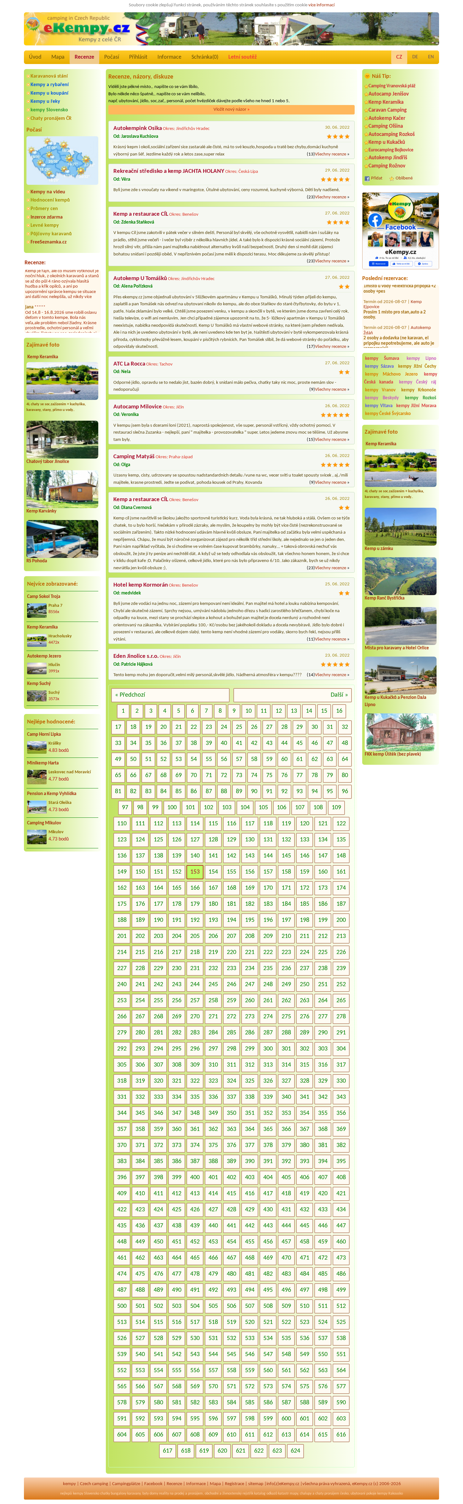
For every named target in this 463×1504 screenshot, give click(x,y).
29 (299, 727)
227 (122, 968)
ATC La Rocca (129, 364)
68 (163, 775)
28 (284, 727)
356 (341, 1113)
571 (231, 1387)
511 (323, 1306)
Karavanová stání (49, 76)
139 (176, 856)
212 (323, 936)
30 (315, 727)
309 (195, 1065)
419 (304, 1194)
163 (140, 888)
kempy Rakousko (390, 1493)
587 (286, 1403)
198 (304, 920)
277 (323, 1017)
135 (341, 840)
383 (122, 1161)
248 (268, 984)
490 (176, 1290)
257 (195, 1001)
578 (122, 1403)
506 (231, 1306)
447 (341, 1226)
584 (231, 1403)
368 (323, 1129)
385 (158, 1161)
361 (195, 1129)
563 (323, 1370)
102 (208, 808)
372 (158, 1145)
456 (268, 1242)
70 (194, 775)
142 (231, 856)
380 (304, 1145)
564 (341, 1370)
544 (213, 1354)
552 (122, 1370)
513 (122, 1322)
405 (286, 1177)
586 (268, 1403)
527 (140, 1338)
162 (122, 888)
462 (140, 1258)
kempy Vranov (380, 390)
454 (231, 1242)
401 (213, 1177)
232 (213, 968)
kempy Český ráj (418, 382)
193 (213, 920)
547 (268, 1354)
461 (122, 1258)
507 (249, 1306)
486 (341, 1274)
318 (122, 1081)
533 (249, 1338)
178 (176, 904)
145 (286, 856)
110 (122, 824)
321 (176, 1081)
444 (286, 1226)
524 (323, 1322)
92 (284, 791)
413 (195, 1194)
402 (231, 1177)
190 (158, 920)
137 (140, 856)
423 (140, 1210)
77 (299, 775)
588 (304, 1403)
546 (249, 1354)
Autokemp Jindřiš (388, 158)
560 (268, 1370)
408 (341, 1177)
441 (231, 1226)
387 (195, 1161)
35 (148, 743)
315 (304, 1065)
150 (140, 872)
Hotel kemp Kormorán (140, 585)
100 (172, 808)
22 (194, 727)
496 (286, 1290)
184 (286, 904)
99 (155, 808)
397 (140, 1177)
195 (249, 920)
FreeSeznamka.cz (48, 242)
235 (268, 968)
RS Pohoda (36, 561)
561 (286, 1370)
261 (268, 1001)
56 (224, 759)
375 (213, 1145)
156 (249, 872)
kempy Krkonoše (418, 390)
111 (140, 824)
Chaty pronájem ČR (51, 118)
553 (140, 1370)
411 (158, 1194)
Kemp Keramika (42, 357)
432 (304, 1210)
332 (140, 1097)
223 (286, 952)
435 (122, 1226)
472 (323, 1258)
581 (176, 1403)
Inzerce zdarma (47, 217)
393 (304, 1161)
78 (315, 775)
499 (341, 1290)
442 (249, 1226)
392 (286, 1161)
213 (341, 936)
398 (158, 1177)
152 (176, 872)
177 (158, 904)
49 (118, 759)
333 (158, 1097)
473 (341, 1258)
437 (158, 1226)
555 (176, 1370)
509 (286, 1306)
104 (245, 808)
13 (294, 711)
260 (249, 1001)
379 (286, 1145)
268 (158, 1017)
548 (286, 1354)
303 (323, 1049)
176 (140, 904)
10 (248, 711)
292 (122, 1049)
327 (286, 1081)
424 (158, 1210)
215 (140, 952)
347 (176, 1113)
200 (341, 920)
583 (213, 1403)
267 (140, 1017)
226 (341, 952)
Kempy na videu (48, 192)
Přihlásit (138, 57)
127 (195, 840)
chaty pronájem (327, 1493)
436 (140, 1226)
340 (286, 1097)
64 (345, 759)
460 (341, 1242)
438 (176, 1226)
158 (286, 872)
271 (213, 1017)
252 (341, 984)
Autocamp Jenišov (389, 94)
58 (254, 759)
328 (304, 1081)
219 (213, 952)
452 (195, 1242)
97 (125, 808)
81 (118, 791)
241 (140, 984)
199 (323, 920)
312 (249, 1065)
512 (341, 1306)
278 (341, 1017)
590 (341, 1403)
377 (249, 1145)
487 (122, 1290)
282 (176, 1033)
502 (158, 1306)
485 (323, 1274)
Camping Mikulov (44, 823)
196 (268, 920)
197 (286, 920)
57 (239, 759)
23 (209, 727)
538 (341, 1338)
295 (176, 1049)
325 (249, 1081)
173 (323, 888)
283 (195, 1033)
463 (158, 1258)
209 (268, 936)
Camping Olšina (386, 126)
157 (268, 872)
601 (304, 1419)
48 (345, 743)
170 (268, 888)
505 (213, 1306)
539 (122, 1354)
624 (295, 1451)
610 (231, 1435)
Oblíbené (404, 178)
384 (140, 1161)
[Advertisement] (400, 880)
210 (286, 936)
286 (249, 1033)
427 (213, 1210)
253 (122, 1001)
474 (122, 1274)
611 (249, 1435)
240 (122, 984)
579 (140, 1403)
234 (249, 968)
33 (118, 743)
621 (240, 1451)
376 (231, 1145)
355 (323, 1113)
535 (286, 1338)
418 (286, 1194)
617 (167, 1451)
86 (194, 791)
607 (176, 1435)
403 (249, 1177)
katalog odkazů (265, 1493)
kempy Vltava (378, 406)
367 (304, 1129)
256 (176, 1001)
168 (231, 888)
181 (231, 904)
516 (176, 1322)
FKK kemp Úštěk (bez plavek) (393, 754)
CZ (399, 57)
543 (195, 1354)
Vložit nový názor (232, 109)
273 (249, 1017)
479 (213, 1274)
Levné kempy (45, 225)
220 (231, 952)
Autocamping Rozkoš (392, 134)
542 (176, 1354)
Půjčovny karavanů (51, 234)
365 (268, 1129)
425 (176, 1210)
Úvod (35, 57)
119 (286, 824)
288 (286, 1033)
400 (195, 1177)
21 (178, 727)
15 (324, 711)
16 (339, 711)
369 (341, 1129)
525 (341, 1322)
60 (284, 759)
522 (286, 1322)
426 (195, 1210)
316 (323, 1065)
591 (122, 1419)
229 (158, 968)
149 (122, 872)
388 (213, 1161)
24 (224, 727)
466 (213, 1258)
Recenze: (35, 263)
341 (304, 1097)
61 (299, 759)
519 (231, 1322)
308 (176, 1065)
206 (213, 936)
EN (431, 57)
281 (158, 1033)
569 (195, 1387)
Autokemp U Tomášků (140, 279)
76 (284, 775)
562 (304, 1370)
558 (231, 1370)
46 (315, 743)
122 (341, 824)
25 (239, 727)
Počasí (111, 57)
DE (415, 57)
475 (140, 1274)
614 (304, 1435)
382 (341, 1145)
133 (304, 840)
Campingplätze (126, 1484)
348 (195, 1113)
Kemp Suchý (39, 684)
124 (140, 840)
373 (176, 1145)
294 (158, 1049)
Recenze (84, 57)
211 (304, 936)
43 (269, 743)
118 (268, 824)
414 (213, 1194)
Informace (169, 57)
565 (122, 1387)
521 (268, 1322)
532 (231, 1338)
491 (195, 1290)
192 (195, 920)
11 (263, 711)
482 (268, 1274)
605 (140, 1435)
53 (178, 759)
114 (195, 824)
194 (231, 920)
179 (195, 904)
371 (140, 1145)
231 (195, 968)
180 (213, 904)
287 (268, 1033)
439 (195, 1226)
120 (304, 824)
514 (140, 1322)
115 (213, 824)
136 (122, 856)
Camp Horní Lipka (44, 734)
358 (140, 1129)
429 (249, 1210)
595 (195, 1419)
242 (158, 984)
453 (213, 1242)
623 (277, 1451)
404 (268, 1177)
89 (239, 791)
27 (269, 727)
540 (140, 1354)
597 (231, 1419)
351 (249, 1113)
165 (176, 888)
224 (304, 952)
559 (249, 1370)
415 (231, 1194)
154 (213, 872)
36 (163, 743)
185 (304, 904)
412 (176, 1194)
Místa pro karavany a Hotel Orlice (397, 648)
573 (268, 1387)
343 (341, 1097)
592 (140, 1419)
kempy (69, 1484)
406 (304, 1177)
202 (140, 936)
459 (323, 1242)
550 (323, 1354)
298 (231, 1049)
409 (122, 1194)
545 (231, 1354)
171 (286, 888)
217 (176, 952)
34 (133, 743)
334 (176, 1097)
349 (213, 1113)
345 (140, 1113)
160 (323, 872)
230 (176, 968)
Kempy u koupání (49, 93)
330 (341, 1081)
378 (268, 1145)
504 (195, 1306)
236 (286, 968)
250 (304, 984)
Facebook (153, 1484)
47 (330, 743)
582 (195, 1403)
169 (249, 888)
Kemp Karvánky (41, 511)
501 (140, 1306)
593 (158, 1419)
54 (194, 759)
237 (304, 968)
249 (286, 984)
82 (133, 791)
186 (323, 904)
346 (158, 1113)
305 (122, 1065)
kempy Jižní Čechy (417, 366)
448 (122, 1242)
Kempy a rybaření (50, 84)
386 (176, 1161)
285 (231, 1033)
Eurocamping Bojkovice (391, 150)
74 (254, 775)
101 (190, 808)
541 (158, 1354)
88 (224, 791)
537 (323, 1338)
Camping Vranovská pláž (392, 86)
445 (304, 1226)
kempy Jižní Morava (416, 406)
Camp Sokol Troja (43, 596)
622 (259, 1451)
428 (231, 1210)
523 (304, 1322)
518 (213, 1322)
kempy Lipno (421, 358)
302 (304, 1049)
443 (268, 1226)
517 (195, 1322)
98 (140, 808)
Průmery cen (44, 208)
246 (231, 984)
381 (323, 1145)
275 (286, 1017)
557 (213, 1370)
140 (195, 856)
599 (268, 1419)
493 (231, 1290)
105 (263, 808)
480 (231, 1274)
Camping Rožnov (387, 166)
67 (148, 775)
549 (304, 1354)
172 (304, 888)
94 (315, 791)
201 (122, 936)
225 (323, 952)
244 (195, 984)
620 (222, 1451)
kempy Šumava (382, 358)
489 (158, 1290)
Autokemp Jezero (44, 656)
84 (163, 791)
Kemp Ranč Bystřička (384, 598)
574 (286, 1387)
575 (304, 1387)
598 (249, 1419)
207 (231, 936)
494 (249, 1290)
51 (148, 759)
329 (323, 1081)
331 (122, 1097)
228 (140, 968)
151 (158, 872)
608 (195, 1435)
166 (195, 888)
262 (286, 1001)
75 (269, 775)
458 (304, 1242)
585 (249, 1403)
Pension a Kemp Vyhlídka (51, 794)
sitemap (255, 1484)
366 (286, 1129)
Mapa (58, 57)
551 (341, 1354)
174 (341, 888)
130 (249, 840)
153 (195, 872)
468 (249, 1258)
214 (122, 952)
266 (122, 1017)
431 (286, 1210)
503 (176, 1306)
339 (268, 1097)
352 (268, 1113)
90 (254, 791)
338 (249, 1097)
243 (176, 984)
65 (118, 775)
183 (268, 904)
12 (279, 711)
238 (323, 968)
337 (231, 1097)
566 (140, 1387)
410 (140, 1194)
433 (323, 1210)
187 (341, 904)
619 (204, 1451)
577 (341, 1387)
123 (122, 840)
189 (140, 920)
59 (269, 759)
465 (195, 1258)
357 (122, 1129)
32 (345, 727)
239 (341, 968)
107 (300, 808)
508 (268, 1306)
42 (254, 743)
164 (158, 888)
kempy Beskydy (382, 398)
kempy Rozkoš (420, 398)
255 (158, 1001)
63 (330, 759)
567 (158, 1387)
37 (178, 743)
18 (133, 727)
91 (269, 791)
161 (341, 872)
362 (213, 1129)
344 (122, 1113)
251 (323, 984)
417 (268, 1194)
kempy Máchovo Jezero (391, 374)
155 (231, 872)
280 (140, 1033)
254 (140, 1001)
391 (268, 1161)
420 (323, 1194)
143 (249, 856)
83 (148, 791)
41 (239, 743)
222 (268, 952)
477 (176, 1274)
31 (330, 727)
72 (224, 775)
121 (323, 824)
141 (213, 856)
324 (231, 1081)
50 (133, 759)
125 (158, 840)
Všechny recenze (330, 154)
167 (213, 888)
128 (213, 840)
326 (268, 1081)
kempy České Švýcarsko (388, 414)
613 (286, 1435)
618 (186, 1451)
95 (330, 791)
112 (158, 824)
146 (304, 856)
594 (176, 1419)
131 (268, 840)
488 (140, 1290)
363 (231, 1129)
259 (231, 1001)
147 (323, 856)
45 (299, 743)
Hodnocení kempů (50, 200)
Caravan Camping (388, 110)
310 (213, 1065)
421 (341, 1194)
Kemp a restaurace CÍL (140, 214)
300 (268, 1049)
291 (341, 1033)
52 (163, 759)
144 (268, 856)
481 (249, 1274)
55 (209, 759)
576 (323, 1387)
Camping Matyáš (134, 457)
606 (158, 1435)
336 (213, 1097)
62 (315, 759)
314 (286, 1065)
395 (341, 1161)
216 (158, 952)
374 (195, 1145)
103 (227, 808)
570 (213, 1387)
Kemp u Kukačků (387, 142)
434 (341, 1210)
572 (249, 1387)
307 (158, 1065)
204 (176, 936)
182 (249, 904)
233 (231, 968)
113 (176, 824)
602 (323, 1419)
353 (286, 1113)
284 (213, 1033)
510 (304, 1306)
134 (323, 840)
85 (178, 791)
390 (249, 1161)
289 (304, 1033)
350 (231, 1113)
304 (341, 1049)
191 (176, 920)
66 (133, 775)
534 (268, 1338)
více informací (321, 5)
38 (194, 743)
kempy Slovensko (49, 110)
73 (239, 775)
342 (323, 1097)
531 (213, 1338)
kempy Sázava (379, 366)
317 (341, 1065)
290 (323, 1033)
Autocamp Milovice (137, 407)
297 (213, 1049)
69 (178, 775)
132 (286, 840)
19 (148, 727)
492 (213, 1290)
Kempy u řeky (45, 101)
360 (176, 1129)
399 (176, 1177)
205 (195, 936)
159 (304, 872)
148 (341, 856)
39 (209, 743)
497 (304, 1290)
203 (158, 936)
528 (158, 1338)
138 (158, 856)
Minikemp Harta (43, 763)
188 (122, 920)
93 (299, 791)
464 (176, 1258)
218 (195, 952)
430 (268, 1210)
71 (209, 775)
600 (286, 1419)
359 (158, 1129)
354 (304, 1113)
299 (249, 1049)
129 (231, 840)
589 (323, 1403)
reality (164, 1493)
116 (231, 824)
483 (286, 1274)
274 (268, 1017)
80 (345, 775)
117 (249, 824)
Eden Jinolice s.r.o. (136, 656)
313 (268, 1065)
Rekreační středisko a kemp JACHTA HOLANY (168, 171)
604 (122, 1435)
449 (140, 1242)
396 (122, 1177)
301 (286, 1049)
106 (281, 808)
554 (158, 1370)
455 (249, 1242)
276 (304, 1017)
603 (341, 1419)
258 (213, 1001)
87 (209, 791)
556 (195, 1370)
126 (176, 840)
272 (231, 1017)
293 (140, 1049)
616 (341, 1435)
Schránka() (204, 57)
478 (195, 1274)
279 (122, 1033)
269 (176, 1017)
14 (309, 711)
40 (224, 743)
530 (195, 1338)
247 (249, 984)
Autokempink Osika (137, 129)
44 (284, 743)
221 (249, 952)
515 (158, 1322)
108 (318, 808)
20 (163, 727)
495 (268, 1290)
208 (249, 936)
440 (213, 1226)
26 (254, 727)
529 (176, 1338)
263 (304, 1001)
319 (140, 1081)
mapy (294, 1493)
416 (249, 1194)
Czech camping (94, 1484)
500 (122, 1306)
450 (158, 1242)
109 (336, 808)
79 (330, 775)
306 (140, 1065)
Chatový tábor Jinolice (47, 461)
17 (118, 727)
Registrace (234, 1484)
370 (122, 1145)
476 (158, 1274)
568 (176, 1387)
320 (158, 1081)
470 (286, 1258)
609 (213, 1435)
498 (323, 1290)
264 (323, 1001)
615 (323, 1435)
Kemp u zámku (379, 549)
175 (122, 904)
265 (341, 1001)
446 (323, 1226)
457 (286, 1242)
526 (122, 1338)
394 (323, 1161)
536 (304, 1338)
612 (268, 1435)
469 (268, 1258)
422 (122, 1210)
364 (249, 1129)
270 (195, 1017)
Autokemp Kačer (387, 118)
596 (213, 1419)
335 (195, 1097)
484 (304, 1274)
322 (195, 1081)
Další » (339, 695)
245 (213, 984)
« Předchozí (130, 695)
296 (195, 1049)
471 (304, 1258)
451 (176, 1242)
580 (158, 1403)
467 (231, 1258)
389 (231, 1161)
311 (231, 1065)
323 (213, 1081)
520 (249, 1322)
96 (345, 791)
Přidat (376, 178)
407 (323, 1177)
